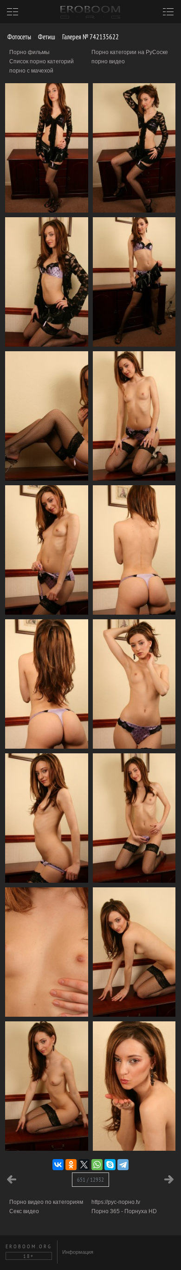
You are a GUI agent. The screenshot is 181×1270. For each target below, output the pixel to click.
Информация (77, 1252)
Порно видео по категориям (46, 1202)
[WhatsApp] (97, 1164)
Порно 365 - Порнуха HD (124, 1211)
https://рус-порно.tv (115, 1202)
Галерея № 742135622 (90, 36)
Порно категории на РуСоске (129, 52)
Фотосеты (18, 36)
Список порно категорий (41, 61)
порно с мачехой (31, 70)
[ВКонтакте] (58, 1164)
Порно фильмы (29, 52)
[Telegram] (123, 1164)
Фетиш (46, 36)
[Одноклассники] (71, 1164)
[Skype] (110, 1164)
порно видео (108, 61)
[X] (84, 1164)
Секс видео (24, 1211)
